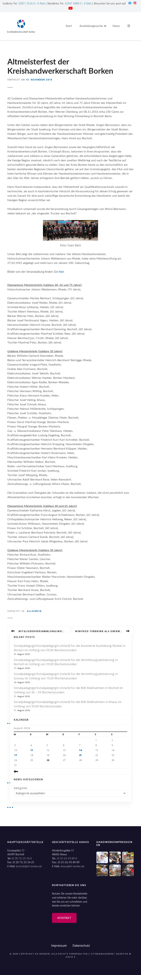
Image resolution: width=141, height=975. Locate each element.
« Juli (32, 771)
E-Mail (41, 3)
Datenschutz (81, 946)
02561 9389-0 (73, 3)
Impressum (59, 946)
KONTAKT (64, 917)
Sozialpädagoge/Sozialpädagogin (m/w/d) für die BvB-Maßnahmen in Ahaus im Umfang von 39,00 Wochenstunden (67, 704)
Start (69, 25)
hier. (62, 271)
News (116, 25)
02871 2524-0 (27, 3)
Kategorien (20, 788)
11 (31, 750)
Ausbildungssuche (91, 25)
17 (15, 755)
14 (80, 750)
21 (80, 755)
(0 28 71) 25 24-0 (22, 858)
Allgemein (34, 611)
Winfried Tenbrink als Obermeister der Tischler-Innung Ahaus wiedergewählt (104, 631)
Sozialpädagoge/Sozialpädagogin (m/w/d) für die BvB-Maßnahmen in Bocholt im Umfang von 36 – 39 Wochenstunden (68, 690)
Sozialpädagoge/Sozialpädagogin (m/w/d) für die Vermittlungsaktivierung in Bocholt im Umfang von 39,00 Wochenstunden (66, 662)
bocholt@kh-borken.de (29, 866)
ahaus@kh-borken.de (72, 866)
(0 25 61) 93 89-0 (67, 858)
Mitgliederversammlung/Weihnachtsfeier (44, 631)
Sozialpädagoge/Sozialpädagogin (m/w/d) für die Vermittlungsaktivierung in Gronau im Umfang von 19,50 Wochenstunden (66, 676)
